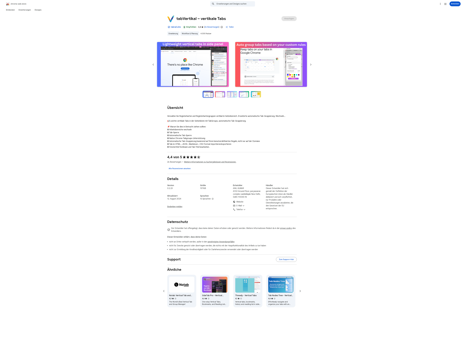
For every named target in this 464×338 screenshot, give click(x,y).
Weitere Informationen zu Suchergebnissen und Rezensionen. (210, 162)
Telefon (239, 209)
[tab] (10, 10)
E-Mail (239, 205)
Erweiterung (173, 33)
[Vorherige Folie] (153, 64)
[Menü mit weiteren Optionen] (440, 3)
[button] (445, 4)
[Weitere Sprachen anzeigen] (212, 198)
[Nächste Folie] (310, 64)
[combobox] (236, 3)
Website (239, 202)
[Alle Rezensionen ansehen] (179, 168)
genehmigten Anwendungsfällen (221, 242)
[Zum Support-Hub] (286, 259)
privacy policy (286, 228)
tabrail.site (176, 27)
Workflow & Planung (190, 33)
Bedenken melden (174, 206)
